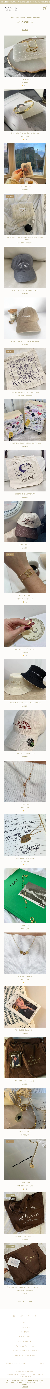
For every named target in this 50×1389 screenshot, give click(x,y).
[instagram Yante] (14, 1316)
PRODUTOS (25, 1327)
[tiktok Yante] (21, 1316)
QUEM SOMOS (25, 1337)
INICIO (25, 1323)
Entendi (25, 1387)
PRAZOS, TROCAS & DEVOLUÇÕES (25, 1351)
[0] (44, 9)
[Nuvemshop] (25, 1371)
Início (12, 17)
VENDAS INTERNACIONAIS (25, 1355)
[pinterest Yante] (35, 1316)
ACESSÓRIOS (21, 17)
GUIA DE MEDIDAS (25, 1341)
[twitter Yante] (29, 1316)
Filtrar (25, 29)
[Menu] (40, 8)
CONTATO (25, 1332)
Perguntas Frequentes (25, 1346)
